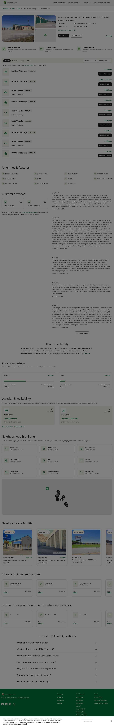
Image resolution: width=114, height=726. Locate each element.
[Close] (111, 721)
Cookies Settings (87, 721)
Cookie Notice (22, 724)
